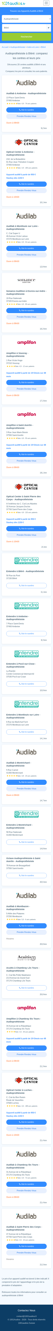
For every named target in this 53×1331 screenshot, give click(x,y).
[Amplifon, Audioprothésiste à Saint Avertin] (26, 415)
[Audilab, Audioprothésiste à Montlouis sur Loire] (26, 217)
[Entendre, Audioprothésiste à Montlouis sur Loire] (26, 705)
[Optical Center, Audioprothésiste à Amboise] (26, 142)
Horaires (10, 939)
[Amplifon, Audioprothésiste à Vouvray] (26, 343)
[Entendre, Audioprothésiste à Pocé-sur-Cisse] (26, 654)
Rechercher (26, 36)
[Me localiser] (48, 28)
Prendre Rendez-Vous (26, 116)
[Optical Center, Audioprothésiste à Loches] (26, 1081)
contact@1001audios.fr (26, 1316)
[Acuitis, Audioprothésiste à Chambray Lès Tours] (26, 958)
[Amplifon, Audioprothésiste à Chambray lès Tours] (26, 1009)
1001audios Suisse (26, 1323)
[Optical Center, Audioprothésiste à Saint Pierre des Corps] (26, 487)
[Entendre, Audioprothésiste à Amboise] (26, 606)
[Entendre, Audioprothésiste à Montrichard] (26, 815)
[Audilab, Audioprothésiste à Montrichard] (26, 753)
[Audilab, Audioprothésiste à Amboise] (26, 83)
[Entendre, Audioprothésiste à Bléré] (26, 561)
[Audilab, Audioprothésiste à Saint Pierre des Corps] (26, 1217)
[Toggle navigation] (46, 3)
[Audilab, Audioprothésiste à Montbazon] (26, 896)
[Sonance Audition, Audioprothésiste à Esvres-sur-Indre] (26, 281)
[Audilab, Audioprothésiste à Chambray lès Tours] (26, 1155)
